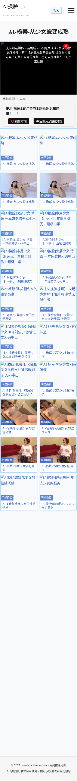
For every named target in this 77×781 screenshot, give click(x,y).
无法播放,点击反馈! (49, 121)
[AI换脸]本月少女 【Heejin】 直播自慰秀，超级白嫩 (57, 243)
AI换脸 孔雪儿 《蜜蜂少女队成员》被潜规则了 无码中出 (18, 394)
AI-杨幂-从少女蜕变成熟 (18, 164)
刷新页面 (21, 121)
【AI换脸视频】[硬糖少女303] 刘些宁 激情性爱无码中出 (18, 356)
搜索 (56, 10)
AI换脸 (10, 6)
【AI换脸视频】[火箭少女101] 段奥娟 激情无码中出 (57, 318)
